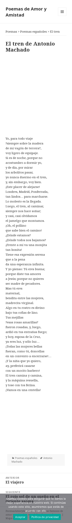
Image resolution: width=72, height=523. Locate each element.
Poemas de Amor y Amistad (26, 12)
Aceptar (20, 517)
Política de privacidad (45, 517)
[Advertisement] (36, 93)
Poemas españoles (26, 458)
